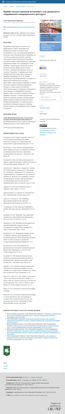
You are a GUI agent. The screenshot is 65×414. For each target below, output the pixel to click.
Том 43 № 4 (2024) (20, 6)
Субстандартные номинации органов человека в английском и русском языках (31, 336)
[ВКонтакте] (41, 68)
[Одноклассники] (43, 68)
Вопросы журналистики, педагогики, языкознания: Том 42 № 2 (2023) (32, 327)
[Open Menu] (3, 1)
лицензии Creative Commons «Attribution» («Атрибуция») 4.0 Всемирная (48, 132)
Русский (5, 366)
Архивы (12, 6)
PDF (43, 56)
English (5, 368)
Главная (5, 6)
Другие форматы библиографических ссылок (48, 98)
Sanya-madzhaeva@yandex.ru (15, 127)
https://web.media (8, 301)
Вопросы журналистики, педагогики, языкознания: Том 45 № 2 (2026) (32, 338)
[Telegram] (45, 68)
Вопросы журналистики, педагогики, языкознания (21, 1)
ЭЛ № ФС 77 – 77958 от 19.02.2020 (32, 377)
